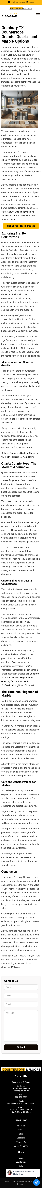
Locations (21, 1138)
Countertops (21, 1162)
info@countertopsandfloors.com (22, 2)
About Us (21, 1126)
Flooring (21, 1158)
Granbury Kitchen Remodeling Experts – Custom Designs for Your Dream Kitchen (18, 215)
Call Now (9, 14)
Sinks (21, 1166)
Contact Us (21, 1142)
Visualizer (21, 1130)
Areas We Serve (21, 1146)
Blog (21, 1134)
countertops (20, 58)
